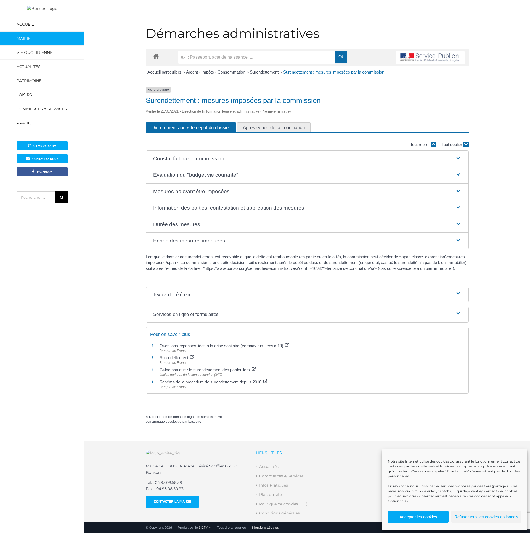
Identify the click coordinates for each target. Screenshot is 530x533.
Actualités (269, 466)
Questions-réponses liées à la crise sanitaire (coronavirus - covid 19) (222, 345)
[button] (307, 159)
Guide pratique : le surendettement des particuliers (205, 369)
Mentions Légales (265, 527)
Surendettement (265, 72)
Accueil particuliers (164, 72)
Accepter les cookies (418, 516)
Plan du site (270, 494)
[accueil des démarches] (156, 56)
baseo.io (194, 422)
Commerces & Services (281, 476)
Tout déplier (452, 144)
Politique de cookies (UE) (283, 503)
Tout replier (420, 144)
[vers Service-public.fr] (430, 57)
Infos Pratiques (273, 485)
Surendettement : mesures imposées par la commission (333, 72)
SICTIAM (205, 527)
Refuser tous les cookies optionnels (486, 516)
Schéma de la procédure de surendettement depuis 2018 (211, 382)
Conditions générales (279, 513)
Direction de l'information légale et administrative (185, 417)
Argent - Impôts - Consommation (216, 72)
